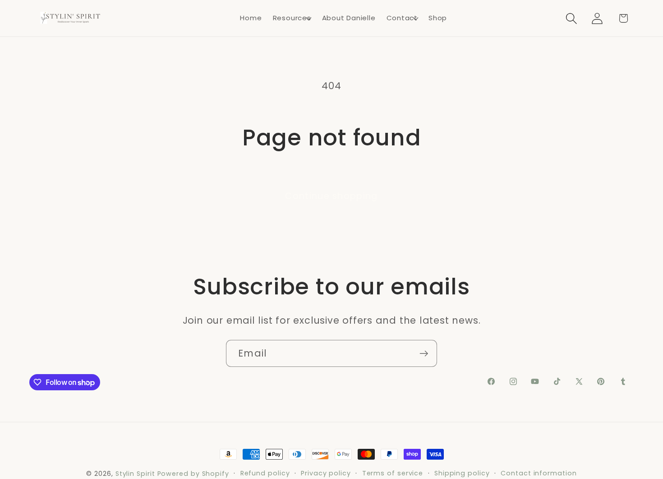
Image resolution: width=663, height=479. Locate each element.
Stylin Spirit (135, 473)
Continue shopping (331, 196)
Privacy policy (326, 473)
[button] (292, 18)
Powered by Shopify (193, 473)
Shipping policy (462, 473)
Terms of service (393, 473)
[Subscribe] (424, 353)
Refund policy (265, 473)
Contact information (538, 473)
